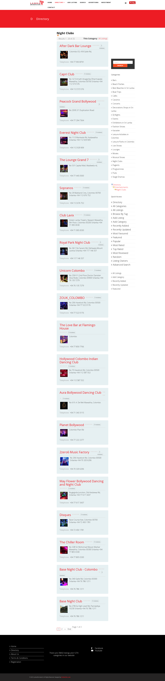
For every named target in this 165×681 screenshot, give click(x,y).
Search (83, 2)
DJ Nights (116, 115)
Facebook (98, 648)
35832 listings (64, 653)
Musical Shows (119, 157)
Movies (115, 153)
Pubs (115, 173)
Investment (106, 2)
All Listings (103, 38)
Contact (51, 7)
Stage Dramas (119, 177)
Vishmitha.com (65, 677)
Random (117, 256)
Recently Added (121, 225)
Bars (114, 80)
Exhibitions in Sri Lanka (122, 122)
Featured (117, 237)
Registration (16, 662)
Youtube (98, 650)
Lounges (116, 149)
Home (50, 2)
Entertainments (121, 187)
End (69, 629)
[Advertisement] (42, 41)
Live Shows (117, 145)
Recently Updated (122, 229)
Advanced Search (121, 264)
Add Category (120, 221)
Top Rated (118, 249)
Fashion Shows (119, 126)
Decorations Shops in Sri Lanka (122, 109)
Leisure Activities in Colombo (120, 136)
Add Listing (72, 2)
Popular (117, 241)
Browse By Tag (120, 213)
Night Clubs (117, 161)
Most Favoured (120, 233)
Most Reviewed (120, 252)
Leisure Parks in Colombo (123, 141)
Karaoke (116, 130)
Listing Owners (120, 260)
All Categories (119, 206)
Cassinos (116, 99)
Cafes (115, 96)
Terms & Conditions (19, 658)
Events (115, 118)
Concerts (116, 103)
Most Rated (118, 245)
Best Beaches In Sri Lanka (123, 88)
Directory (59, 2)
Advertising (93, 2)
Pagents (116, 165)
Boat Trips (117, 92)
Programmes (118, 169)
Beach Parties (118, 84)
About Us (15, 654)
